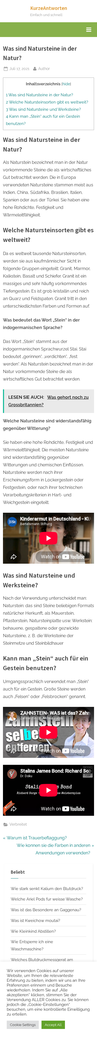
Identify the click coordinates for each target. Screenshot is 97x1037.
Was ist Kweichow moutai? (35, 920)
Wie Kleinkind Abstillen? (33, 931)
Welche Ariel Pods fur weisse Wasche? (47, 899)
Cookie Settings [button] (23, 1025)
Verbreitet (18, 824)
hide (66, 84)
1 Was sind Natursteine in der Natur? (39, 95)
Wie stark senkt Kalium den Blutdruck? (47, 888)
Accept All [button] (53, 1025)
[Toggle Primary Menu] (88, 29)
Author (44, 68)
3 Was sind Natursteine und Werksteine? (43, 109)
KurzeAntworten (48, 8)
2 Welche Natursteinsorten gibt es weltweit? (47, 102)
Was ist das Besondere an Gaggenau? (46, 909)
